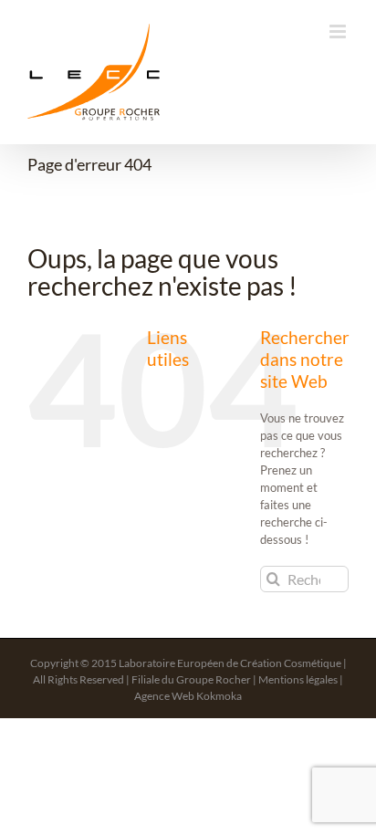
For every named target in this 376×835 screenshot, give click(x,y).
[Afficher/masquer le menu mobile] (339, 31)
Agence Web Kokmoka (188, 696)
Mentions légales (298, 679)
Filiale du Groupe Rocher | (194, 679)
